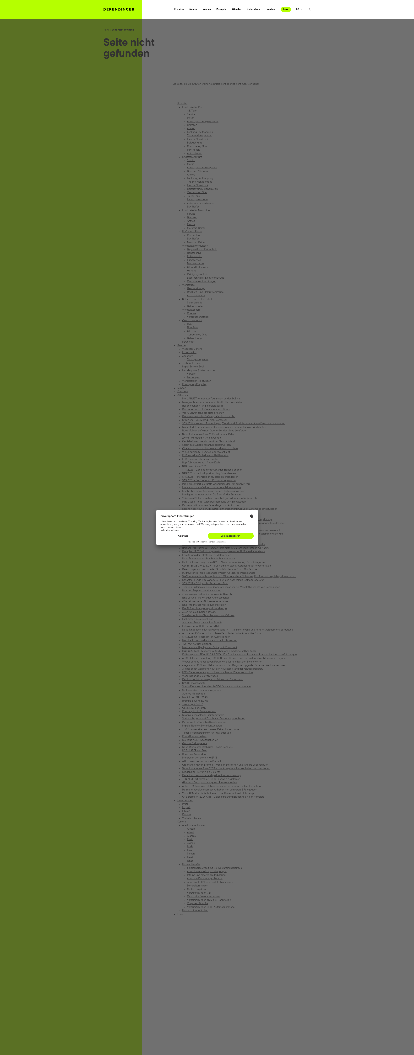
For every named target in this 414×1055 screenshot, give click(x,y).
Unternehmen (254, 9)
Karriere (271, 9)
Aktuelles (236, 9)
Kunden (207, 9)
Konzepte (221, 9)
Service (193, 9)
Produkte (179, 9)
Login (285, 9)
